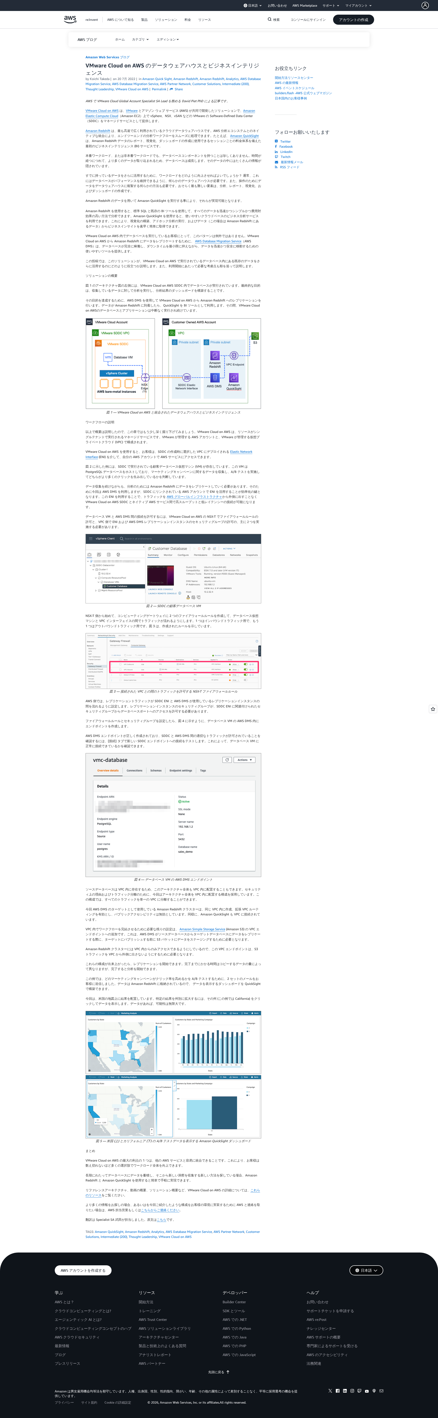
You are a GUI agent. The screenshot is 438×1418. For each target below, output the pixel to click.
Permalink (159, 89)
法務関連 (314, 1363)
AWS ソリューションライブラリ (165, 1328)
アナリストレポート (155, 1354)
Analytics (157, 1232)
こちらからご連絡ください (160, 1210)
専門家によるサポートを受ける (332, 1345)
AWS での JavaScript (239, 1354)
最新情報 (62, 1345)
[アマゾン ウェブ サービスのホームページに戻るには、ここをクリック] (70, 22)
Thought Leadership (143, 1237)
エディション (166, 39)
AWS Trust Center (153, 1319)
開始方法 (146, 1302)
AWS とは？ (64, 1302)
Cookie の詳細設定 (117, 1402)
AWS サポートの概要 (324, 1337)
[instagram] (352, 1391)
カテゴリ (139, 39)
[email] (381, 1391)
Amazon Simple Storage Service (202, 929)
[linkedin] (345, 1391)
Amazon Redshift (98, 131)
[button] (430, 5)
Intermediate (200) (114, 1237)
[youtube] (367, 1391)
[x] (330, 1391)
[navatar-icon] (425, 5)
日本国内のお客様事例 (291, 98)
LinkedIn (285, 152)
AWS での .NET (235, 1319)
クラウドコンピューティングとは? (83, 1311)
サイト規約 (89, 1402)
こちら (161, 1219)
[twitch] (359, 1391)
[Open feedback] (433, 709)
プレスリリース (67, 1363)
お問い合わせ (317, 1302)
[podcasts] (374, 1391)
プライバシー (64, 1402)
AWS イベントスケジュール (294, 88)
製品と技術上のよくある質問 (162, 1345)
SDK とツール (234, 1311)
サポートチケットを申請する (330, 1311)
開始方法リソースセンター (294, 78)
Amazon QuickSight (244, 136)
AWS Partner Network (229, 1232)
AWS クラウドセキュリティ (77, 1337)
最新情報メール (291, 162)
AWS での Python (237, 1328)
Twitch (284, 157)
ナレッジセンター (321, 1328)
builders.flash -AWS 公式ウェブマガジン (303, 93)
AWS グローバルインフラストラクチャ (194, 496)
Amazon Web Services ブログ (108, 57)
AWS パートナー (152, 1363)
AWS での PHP (234, 1345)
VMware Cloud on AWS (102, 110)
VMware (132, 110)
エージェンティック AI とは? (78, 1319)
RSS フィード (289, 167)
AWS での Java (234, 1337)
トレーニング (150, 1311)
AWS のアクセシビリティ (327, 1354)
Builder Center (234, 1302)
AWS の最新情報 (286, 83)
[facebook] (337, 1391)
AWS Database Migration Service (218, 241)
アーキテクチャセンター (159, 1337)
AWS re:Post (316, 1319)
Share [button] (178, 89)
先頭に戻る (216, 1372)
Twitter (285, 141)
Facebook (285, 146)
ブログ (60, 1354)
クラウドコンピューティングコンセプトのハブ (93, 1328)
